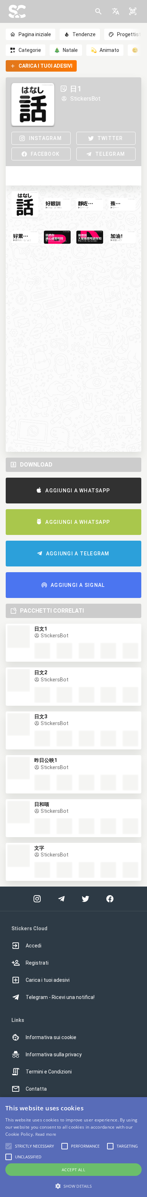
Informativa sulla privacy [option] (54, 1054)
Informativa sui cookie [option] (51, 1037)
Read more (45, 1134)
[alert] (73, 1147)
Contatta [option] (36, 1089)
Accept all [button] (73, 1169)
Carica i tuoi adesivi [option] (48, 980)
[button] (115, 11)
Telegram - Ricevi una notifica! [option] (60, 997)
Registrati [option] (37, 963)
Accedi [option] (33, 946)
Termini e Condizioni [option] (49, 1072)
